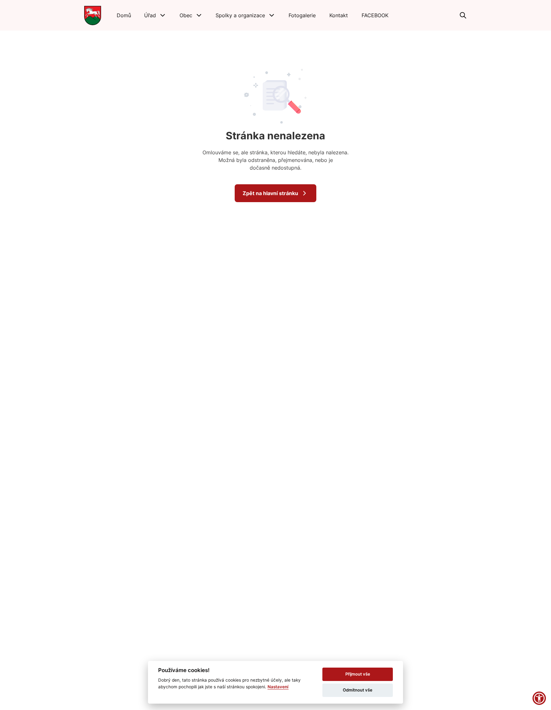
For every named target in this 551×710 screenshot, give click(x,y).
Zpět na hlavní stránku (270, 193)
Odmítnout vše (357, 689)
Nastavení (278, 686)
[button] (155, 15)
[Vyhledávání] (463, 15)
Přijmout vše (357, 674)
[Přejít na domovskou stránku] (92, 15)
